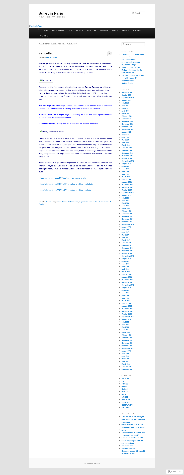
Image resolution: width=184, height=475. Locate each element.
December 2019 (127, 153)
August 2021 (126, 100)
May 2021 (125, 108)
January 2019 (127, 182)
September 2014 (128, 316)
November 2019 (127, 155)
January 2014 (127, 337)
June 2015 (125, 293)
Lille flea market (103, 202)
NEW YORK (91, 30)
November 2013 (127, 343)
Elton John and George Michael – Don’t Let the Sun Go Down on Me (132, 70)
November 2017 (127, 219)
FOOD (124, 381)
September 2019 (128, 161)
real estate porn (128, 446)
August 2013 (126, 351)
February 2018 (127, 211)
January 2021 (127, 119)
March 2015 (126, 301)
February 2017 (127, 242)
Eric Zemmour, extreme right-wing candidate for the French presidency (133, 57)
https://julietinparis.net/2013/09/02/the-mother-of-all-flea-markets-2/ (66, 184)
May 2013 (125, 358)
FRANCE (125, 30)
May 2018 (125, 203)
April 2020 (125, 142)
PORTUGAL (137, 30)
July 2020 (125, 134)
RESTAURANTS (58, 30)
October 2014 (127, 314)
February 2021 (127, 116)
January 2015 (127, 306)
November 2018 (127, 187)
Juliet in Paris (51, 13)
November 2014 (127, 311)
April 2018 (125, 206)
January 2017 (127, 245)
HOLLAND (104, 30)
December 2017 (127, 216)
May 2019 (125, 171)
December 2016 (127, 248)
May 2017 (125, 235)
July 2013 (125, 353)
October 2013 (127, 345)
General (48, 202)
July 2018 (125, 198)
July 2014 (125, 322)
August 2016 (126, 258)
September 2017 (128, 224)
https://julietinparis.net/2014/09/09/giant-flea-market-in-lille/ (62, 177)
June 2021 (125, 105)
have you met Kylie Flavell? (132, 438)
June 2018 (125, 200)
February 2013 (127, 366)
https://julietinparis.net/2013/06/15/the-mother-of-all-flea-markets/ (65, 190)
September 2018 (128, 192)
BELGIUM (79, 30)
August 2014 (126, 319)
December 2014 (127, 308)
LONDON (115, 30)
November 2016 (127, 250)
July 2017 (125, 229)
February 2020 (127, 147)
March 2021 (126, 113)
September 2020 (128, 129)
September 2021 (128, 97)
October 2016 (127, 253)
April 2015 (125, 298)
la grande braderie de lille (88, 202)
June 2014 (125, 324)
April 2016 (125, 269)
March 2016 (126, 271)
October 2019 (127, 158)
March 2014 (126, 332)
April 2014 (125, 330)
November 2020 (127, 124)
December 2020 (127, 121)
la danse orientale (128, 448)
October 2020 (127, 126)
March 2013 (126, 364)
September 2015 (128, 285)
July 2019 (125, 166)
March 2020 (126, 145)
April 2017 (125, 237)
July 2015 (125, 290)
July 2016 (125, 261)
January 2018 (127, 214)
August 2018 (126, 195)
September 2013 (128, 348)
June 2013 (125, 356)
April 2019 (125, 174)
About (46, 30)
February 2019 (127, 179)
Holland (125, 389)
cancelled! (47, 53)
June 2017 (125, 232)
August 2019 (126, 163)
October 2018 (127, 190)
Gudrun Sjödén (127, 83)
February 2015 (127, 303)
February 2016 (127, 274)
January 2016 (127, 277)
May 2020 (125, 140)
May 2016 (125, 266)
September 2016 (128, 256)
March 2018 (126, 208)
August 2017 (126, 227)
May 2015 (125, 295)
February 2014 (127, 335)
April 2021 (125, 111)
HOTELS (125, 391)
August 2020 (126, 132)
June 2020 (125, 137)
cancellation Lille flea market (68, 202)
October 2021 (127, 95)
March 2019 (126, 177)
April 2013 (125, 361)
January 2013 (127, 369)
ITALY (70, 30)
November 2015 (127, 282)
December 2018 (127, 184)
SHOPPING (44, 36)
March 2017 (126, 240)
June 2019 (125, 169)
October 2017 (127, 221)
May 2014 (125, 327)
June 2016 (125, 264)
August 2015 (126, 287)
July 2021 (125, 103)
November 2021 (127, 92)
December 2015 (127, 279)
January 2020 (127, 150)
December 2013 (127, 340)
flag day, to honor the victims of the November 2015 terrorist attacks (133, 78)
